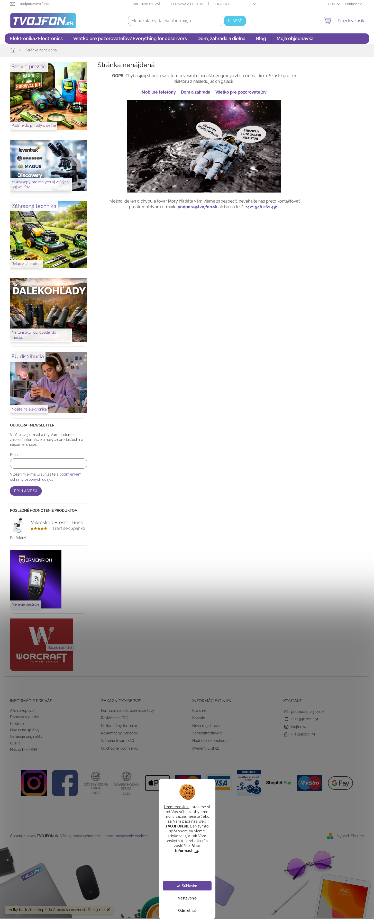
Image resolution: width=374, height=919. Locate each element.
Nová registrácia (206, 726)
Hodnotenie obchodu (209, 741)
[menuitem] (36, 38)
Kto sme (199, 710)
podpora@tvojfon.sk (197, 206)
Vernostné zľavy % (207, 733)
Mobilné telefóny (159, 92)
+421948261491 (303, 734)
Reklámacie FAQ (114, 718)
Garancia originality (26, 736)
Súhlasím (189, 886)
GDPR (15, 743)
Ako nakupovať (147, 4)
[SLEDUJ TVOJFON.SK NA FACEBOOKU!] (65, 782)
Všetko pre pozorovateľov (241, 92)
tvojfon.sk (299, 727)
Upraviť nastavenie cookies (125, 836)
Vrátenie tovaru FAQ (117, 741)
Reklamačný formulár (119, 726)
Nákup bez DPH (23, 750)
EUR (332, 4)
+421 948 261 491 (304, 719)
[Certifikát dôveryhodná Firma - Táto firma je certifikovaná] (95, 782)
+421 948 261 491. (262, 206)
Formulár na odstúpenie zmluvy (127, 710)
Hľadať (235, 21)
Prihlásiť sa (26, 491)
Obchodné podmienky (120, 748)
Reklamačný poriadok (119, 733)
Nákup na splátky (25, 730)
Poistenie (221, 4)
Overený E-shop (206, 748)
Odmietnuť (187, 910)
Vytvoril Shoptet (350, 836)
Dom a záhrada (195, 92)
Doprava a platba (187, 4)
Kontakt (198, 718)
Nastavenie (187, 898)
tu (196, 850)
